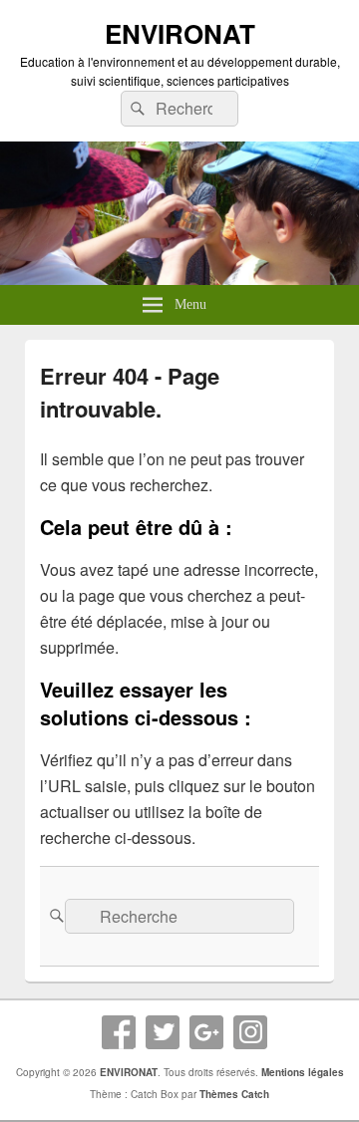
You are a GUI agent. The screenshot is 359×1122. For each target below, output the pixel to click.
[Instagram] (250, 1032)
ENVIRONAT (180, 33)
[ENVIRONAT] (179, 278)
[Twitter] (163, 1032)
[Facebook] (119, 1032)
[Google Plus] (206, 1032)
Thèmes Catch (234, 1094)
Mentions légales (302, 1072)
